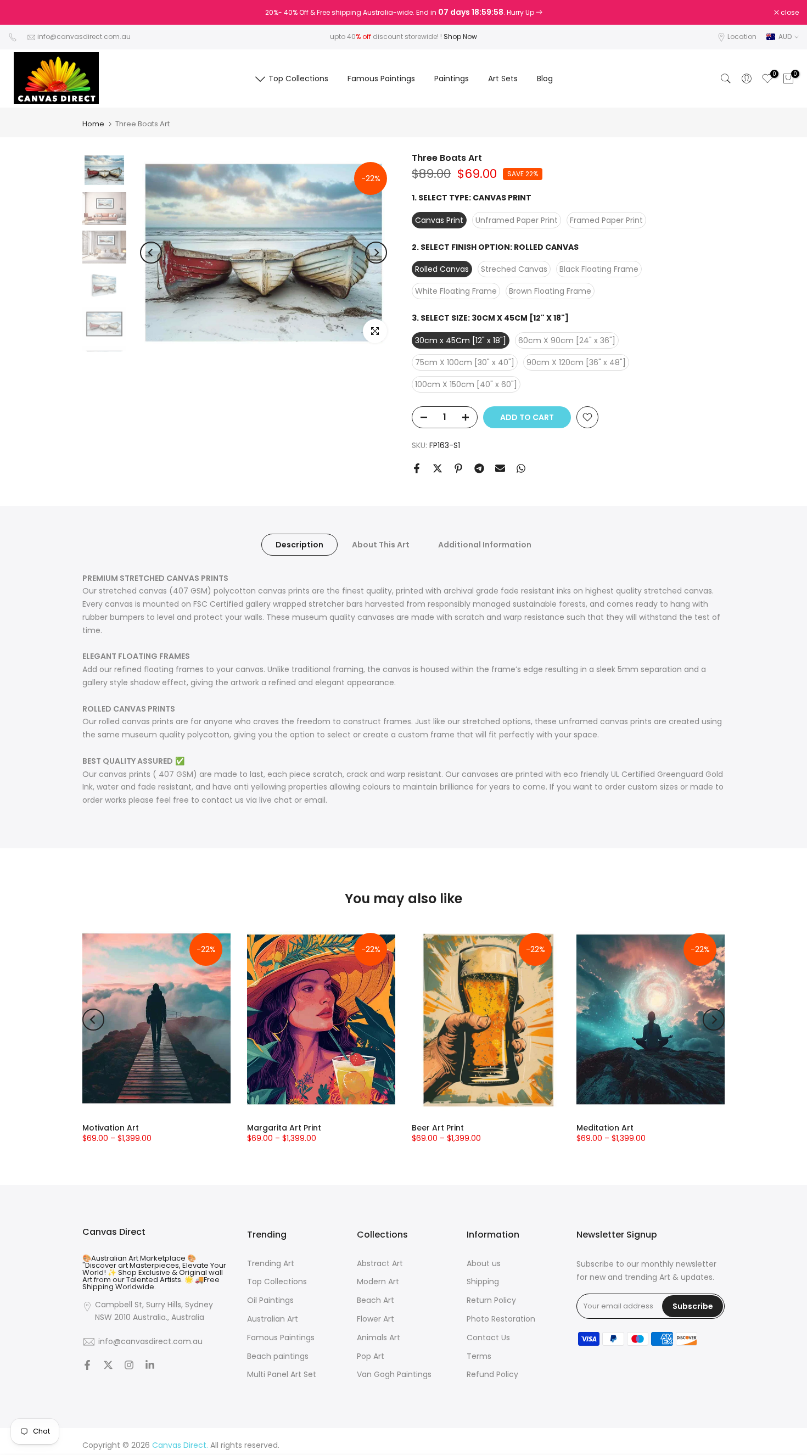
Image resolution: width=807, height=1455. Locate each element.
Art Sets (503, 78)
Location (741, 36)
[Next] (376, 253)
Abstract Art (380, 1263)
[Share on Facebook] (417, 468)
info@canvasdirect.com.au (84, 36)
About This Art (381, 544)
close (23, 12)
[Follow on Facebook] (87, 1366)
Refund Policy (492, 1374)
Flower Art (375, 1319)
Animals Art (378, 1338)
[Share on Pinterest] (458, 468)
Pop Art (370, 1356)
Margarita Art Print (284, 1127)
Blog (545, 78)
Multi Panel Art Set (281, 1374)
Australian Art (272, 1319)
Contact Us (488, 1338)
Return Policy (491, 1300)
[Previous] (151, 253)
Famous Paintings (381, 78)
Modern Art (378, 1282)
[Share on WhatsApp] (521, 468)
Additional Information (484, 544)
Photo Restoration (501, 1319)
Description (299, 544)
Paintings (451, 78)
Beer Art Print (438, 1127)
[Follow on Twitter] (108, 1366)
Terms (479, 1356)
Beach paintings (278, 1356)
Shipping (483, 1282)
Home (93, 123)
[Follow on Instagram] (129, 1366)
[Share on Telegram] (479, 468)
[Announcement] (403, 12)
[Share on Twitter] (437, 468)
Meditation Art (605, 1127)
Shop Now (460, 36)
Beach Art (375, 1300)
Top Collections (298, 78)
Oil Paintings (270, 1300)
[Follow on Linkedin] (150, 1366)
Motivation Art (110, 1127)
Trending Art (270, 1263)
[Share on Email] (500, 468)
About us (484, 1263)
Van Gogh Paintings (394, 1374)
